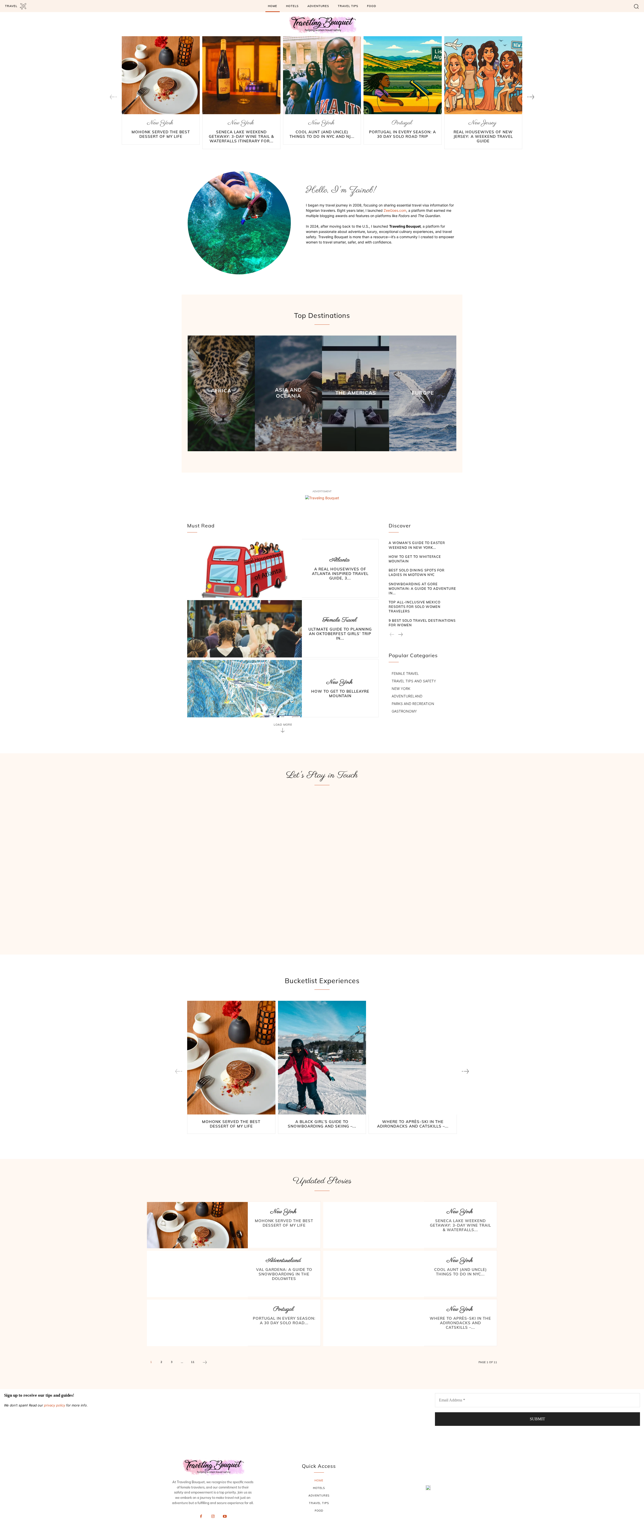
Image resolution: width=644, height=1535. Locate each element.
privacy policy (54, 1405)
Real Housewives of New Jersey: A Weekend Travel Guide (483, 136)
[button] (636, 6)
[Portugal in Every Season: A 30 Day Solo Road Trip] (402, 75)
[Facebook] (201, 1516)
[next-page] (531, 97)
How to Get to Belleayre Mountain (340, 693)
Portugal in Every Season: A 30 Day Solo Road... (284, 1320)
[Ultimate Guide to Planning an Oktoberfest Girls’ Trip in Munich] (244, 628)
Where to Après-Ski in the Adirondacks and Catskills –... (413, 1124)
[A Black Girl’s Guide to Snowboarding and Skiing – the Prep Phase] (322, 1058)
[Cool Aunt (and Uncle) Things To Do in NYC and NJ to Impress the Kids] (322, 75)
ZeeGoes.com (395, 210)
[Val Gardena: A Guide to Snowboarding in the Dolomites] (197, 1274)
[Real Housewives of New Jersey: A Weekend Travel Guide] (483, 75)
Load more (283, 724)
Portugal (402, 123)
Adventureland (283, 1260)
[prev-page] (113, 97)
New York (160, 123)
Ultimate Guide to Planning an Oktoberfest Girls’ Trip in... (340, 634)
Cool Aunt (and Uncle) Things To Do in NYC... (460, 1271)
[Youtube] (225, 1516)
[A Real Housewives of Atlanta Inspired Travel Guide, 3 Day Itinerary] (244, 568)
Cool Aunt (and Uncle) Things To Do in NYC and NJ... (322, 134)
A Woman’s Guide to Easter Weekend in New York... (417, 545)
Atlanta (340, 560)
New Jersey (482, 123)
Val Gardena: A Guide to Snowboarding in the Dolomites (284, 1274)
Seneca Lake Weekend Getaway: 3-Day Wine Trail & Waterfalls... (460, 1225)
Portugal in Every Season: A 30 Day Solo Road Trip (402, 134)
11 (192, 1362)
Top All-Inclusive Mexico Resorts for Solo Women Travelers (414, 606)
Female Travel (340, 620)
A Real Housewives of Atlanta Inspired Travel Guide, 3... (340, 573)
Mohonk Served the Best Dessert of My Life (161, 134)
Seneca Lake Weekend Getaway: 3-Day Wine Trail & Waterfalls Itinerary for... (241, 136)
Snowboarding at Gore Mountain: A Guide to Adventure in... (422, 588)
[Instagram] (213, 1516)
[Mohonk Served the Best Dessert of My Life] (161, 75)
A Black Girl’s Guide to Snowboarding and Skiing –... (322, 1124)
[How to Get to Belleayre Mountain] (244, 688)
